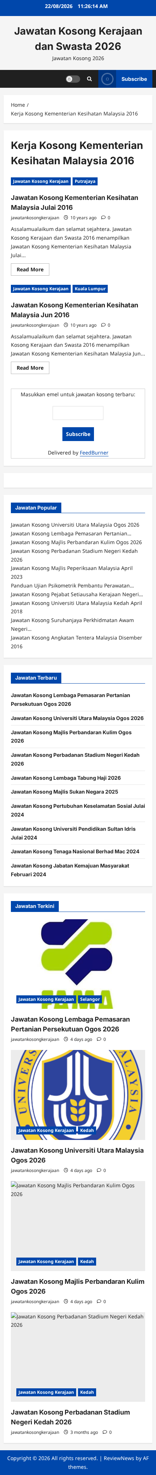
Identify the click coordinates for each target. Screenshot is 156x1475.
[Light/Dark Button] (73, 78)
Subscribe (134, 78)
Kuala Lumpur (90, 289)
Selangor (90, 999)
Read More (33, 271)
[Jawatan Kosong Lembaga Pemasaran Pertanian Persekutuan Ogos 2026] (78, 964)
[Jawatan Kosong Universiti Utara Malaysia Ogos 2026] (78, 1095)
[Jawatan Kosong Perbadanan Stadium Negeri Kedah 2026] (78, 1357)
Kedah (87, 1130)
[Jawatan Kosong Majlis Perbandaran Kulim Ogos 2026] (78, 1226)
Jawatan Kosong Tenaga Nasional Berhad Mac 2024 (75, 851)
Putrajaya (85, 181)
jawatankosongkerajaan (35, 218)
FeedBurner (94, 452)
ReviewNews (119, 1458)
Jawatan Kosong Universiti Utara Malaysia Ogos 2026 (77, 718)
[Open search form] (89, 79)
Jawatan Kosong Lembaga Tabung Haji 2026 (66, 778)
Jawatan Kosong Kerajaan (41, 181)
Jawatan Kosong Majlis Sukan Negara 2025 (64, 791)
